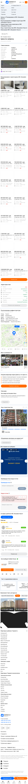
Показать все (14, 279)
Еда (4, 349)
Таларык (3, 709)
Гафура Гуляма (4, 692)
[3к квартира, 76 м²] (7, 183)
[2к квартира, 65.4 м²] (7, 165)
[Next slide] (26, 461)
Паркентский (4, 653)
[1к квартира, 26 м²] (20, 236)
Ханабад (3, 711)
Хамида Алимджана (5, 681)
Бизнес (25, 600)
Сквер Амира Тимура (5, 683)
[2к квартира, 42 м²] (7, 254)
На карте (3, 665)
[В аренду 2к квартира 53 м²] (20, 111)
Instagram (6, 766)
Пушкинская (3, 677)
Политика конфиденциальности (9, 741)
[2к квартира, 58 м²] (20, 165)
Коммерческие (4, 667)
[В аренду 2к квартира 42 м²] (20, 272)
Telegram (5, 761)
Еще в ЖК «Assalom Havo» (7, 595)
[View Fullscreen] (25, 345)
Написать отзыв (6, 517)
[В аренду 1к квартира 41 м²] (20, 93)
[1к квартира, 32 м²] (7, 147)
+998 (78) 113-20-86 (5, 720)
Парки (11, 349)
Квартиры (3, 663)
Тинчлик (2, 690)
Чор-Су (2, 688)
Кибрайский (3, 659)
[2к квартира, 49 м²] (20, 129)
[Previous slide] (1, 461)
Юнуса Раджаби (4, 698)
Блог (2, 671)
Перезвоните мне (7, 778)
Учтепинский (3, 655)
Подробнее (5, 401)
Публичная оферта (6, 743)
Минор (2, 701)
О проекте (4, 734)
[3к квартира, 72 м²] (7, 200)
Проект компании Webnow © (9, 736)
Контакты (21, 778)
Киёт (2, 707)
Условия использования (7, 738)
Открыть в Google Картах (7, 311)
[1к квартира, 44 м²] (20, 147)
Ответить (18, 535)
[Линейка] (26, 338)
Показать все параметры (14, 305)
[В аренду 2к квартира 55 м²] (7, 93)
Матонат (3, 705)
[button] (4, 475)
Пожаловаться (6, 442)
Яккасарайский (4, 642)
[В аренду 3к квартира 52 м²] (7, 236)
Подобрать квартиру (14, 386)
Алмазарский (4, 633)
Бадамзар (3, 699)
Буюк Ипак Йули (4, 679)
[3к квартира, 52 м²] (20, 183)
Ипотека (3, 669)
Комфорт (11, 600)
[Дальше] (26, 407)
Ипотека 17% (5, 33)
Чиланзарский (4, 636)
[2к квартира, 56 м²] (7, 129)
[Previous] (24, 407)
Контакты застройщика (7, 569)
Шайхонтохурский (5, 651)
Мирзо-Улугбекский (5, 640)
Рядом (17, 595)
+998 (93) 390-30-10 (6, 722)
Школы (18, 349)
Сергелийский (4, 650)
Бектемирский (4, 635)
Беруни (2, 686)
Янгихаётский (4, 648)
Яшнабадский (4, 644)
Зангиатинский (4, 657)
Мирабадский (4, 638)
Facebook (6, 763)
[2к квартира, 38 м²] (7, 218)
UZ (8, 727)
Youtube (5, 768)
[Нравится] (26, 40)
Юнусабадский (4, 646)
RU (23, 2)
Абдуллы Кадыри (4, 696)
